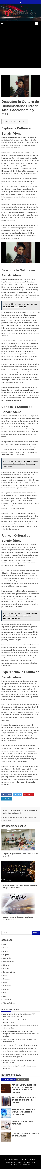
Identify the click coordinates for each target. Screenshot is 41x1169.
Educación (7, 958)
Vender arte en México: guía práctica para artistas (20, 1045)
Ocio (4, 993)
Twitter (18, 794)
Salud (5, 996)
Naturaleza (7, 986)
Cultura (5, 951)
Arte (4, 944)
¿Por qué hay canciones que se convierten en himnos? (24, 1099)
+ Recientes (22, 1080)
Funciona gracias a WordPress (15, 1162)
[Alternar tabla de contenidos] (24, 121)
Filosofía (6, 965)
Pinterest (29, 794)
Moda (5, 982)
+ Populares (8, 1080)
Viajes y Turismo (9, 1003)
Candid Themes (25, 1165)
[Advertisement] (20, 47)
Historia (6, 968)
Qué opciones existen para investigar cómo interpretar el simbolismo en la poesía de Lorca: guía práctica (21, 1034)
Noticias (6, 989)
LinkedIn (7, 799)
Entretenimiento (8, 961)
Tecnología (7, 999)
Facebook (7, 794)
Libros (5, 975)
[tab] (8, 1079)
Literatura (6, 979)
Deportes (6, 955)
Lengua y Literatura (9, 972)
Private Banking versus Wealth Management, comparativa (23, 1111)
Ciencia (6, 948)
